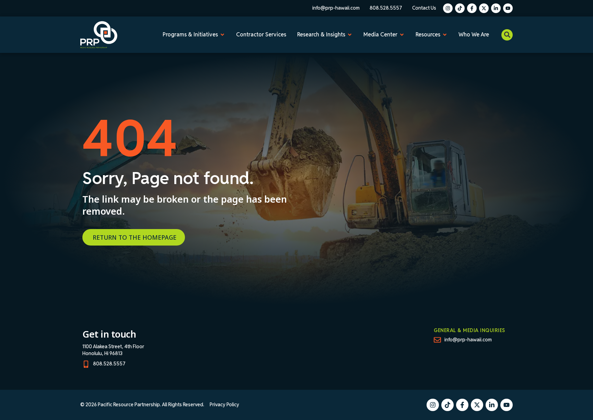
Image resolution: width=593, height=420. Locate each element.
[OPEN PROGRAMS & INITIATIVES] (222, 34)
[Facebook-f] (472, 8)
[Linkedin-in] (496, 8)
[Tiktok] (460, 8)
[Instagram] (448, 8)
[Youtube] (508, 8)
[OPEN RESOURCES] (444, 34)
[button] (507, 35)
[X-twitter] (484, 8)
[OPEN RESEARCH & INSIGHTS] (349, 34)
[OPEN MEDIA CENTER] (402, 34)
